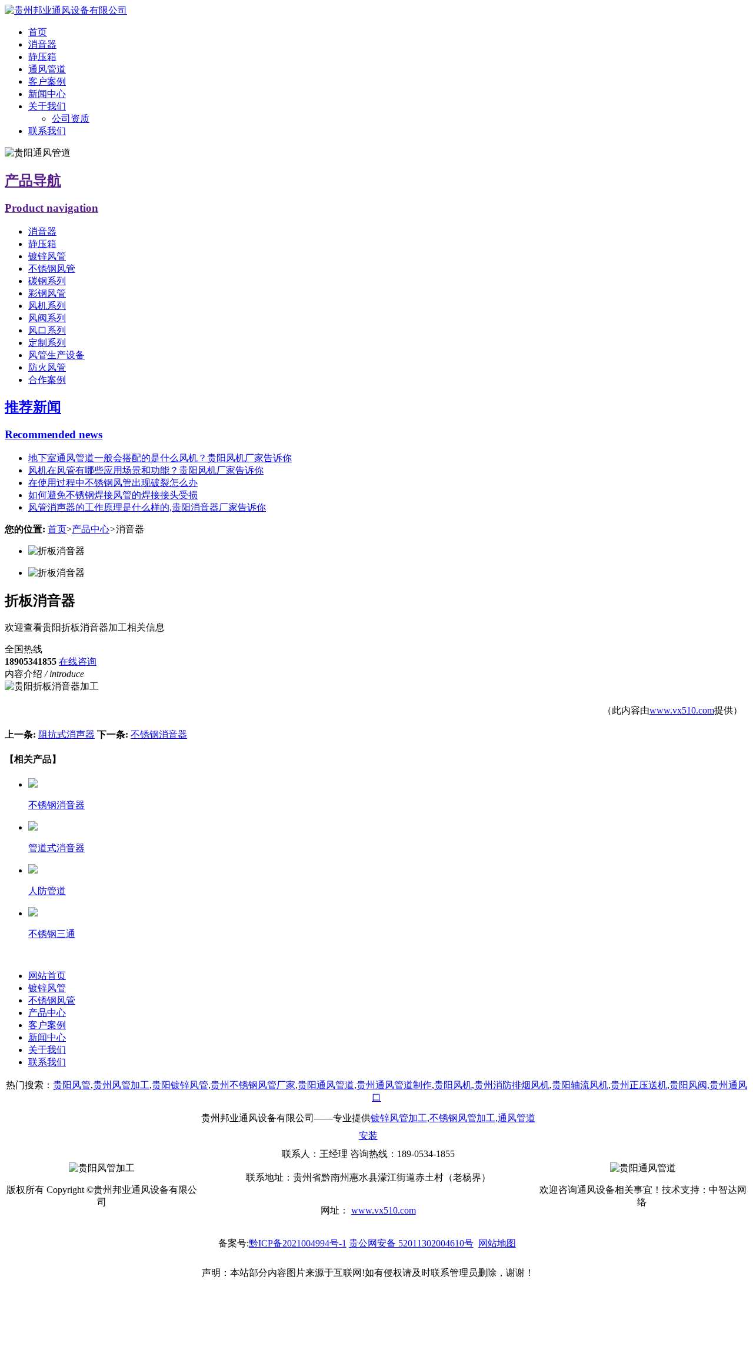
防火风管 (47, 367)
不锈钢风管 (51, 269)
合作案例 (47, 380)
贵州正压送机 (639, 1085)
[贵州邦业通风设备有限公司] (66, 10)
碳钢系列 (47, 281)
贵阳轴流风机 (580, 1085)
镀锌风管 (47, 256)
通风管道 (47, 69)
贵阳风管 (72, 1085)
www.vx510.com (681, 710)
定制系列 (47, 343)
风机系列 (47, 306)
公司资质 (70, 119)
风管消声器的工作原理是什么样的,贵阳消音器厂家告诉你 (147, 507)
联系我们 (47, 131)
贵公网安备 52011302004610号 (411, 1243)
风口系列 (47, 330)
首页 (37, 32)
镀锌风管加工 (399, 1118)
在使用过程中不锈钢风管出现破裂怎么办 (113, 483)
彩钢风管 (47, 293)
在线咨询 (77, 661)
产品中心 (90, 529)
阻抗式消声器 (66, 734)
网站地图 (497, 1243)
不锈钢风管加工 (462, 1118)
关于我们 (47, 106)
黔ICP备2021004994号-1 (297, 1243)
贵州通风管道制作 (394, 1085)
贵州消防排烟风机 (511, 1085)
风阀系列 (47, 318)
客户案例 (47, 81)
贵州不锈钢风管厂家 (253, 1085)
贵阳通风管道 (326, 1085)
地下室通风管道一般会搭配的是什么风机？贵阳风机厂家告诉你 (160, 458)
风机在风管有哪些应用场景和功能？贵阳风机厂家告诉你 (146, 470)
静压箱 (42, 57)
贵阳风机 (453, 1085)
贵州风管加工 (121, 1085)
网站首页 (47, 976)
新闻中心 (47, 94)
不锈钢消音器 (159, 734)
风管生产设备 (56, 355)
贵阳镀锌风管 (180, 1085)
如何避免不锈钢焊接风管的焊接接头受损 (113, 495)
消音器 (42, 44)
